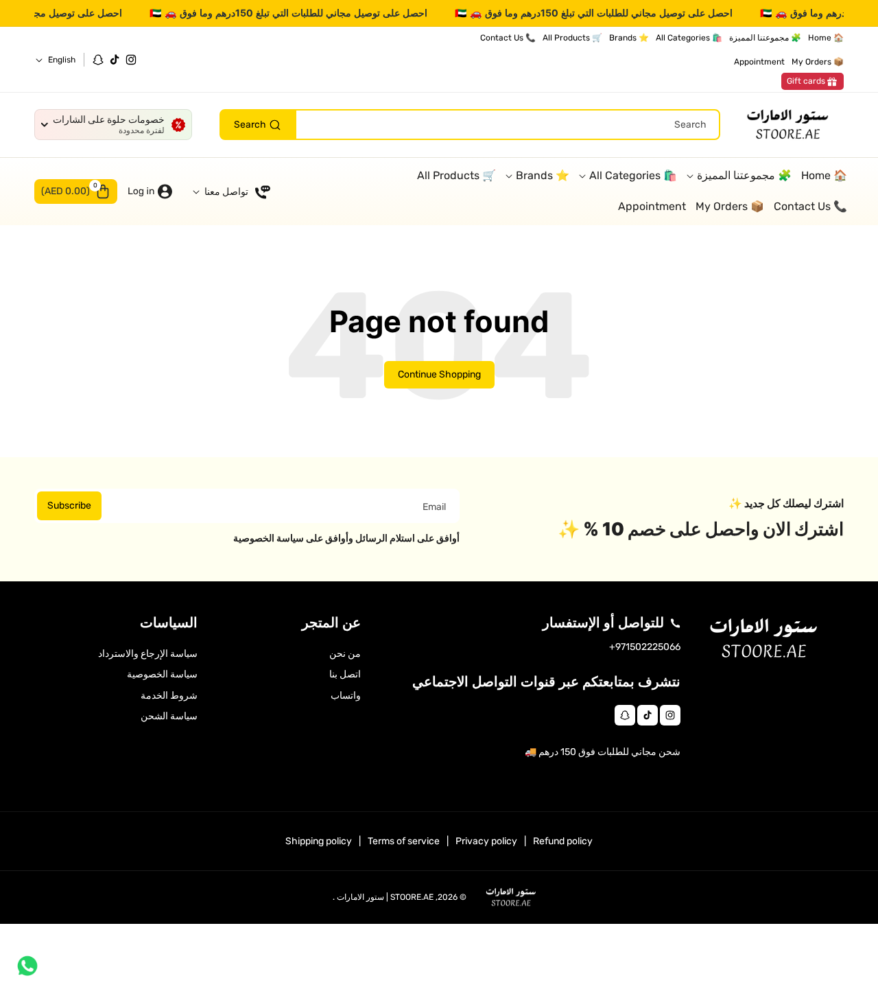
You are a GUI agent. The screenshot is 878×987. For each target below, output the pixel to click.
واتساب (346, 695)
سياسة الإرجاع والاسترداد (148, 654)
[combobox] (470, 125)
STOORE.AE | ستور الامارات (385, 897)
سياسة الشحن (169, 716)
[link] (812, 82)
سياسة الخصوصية (162, 674)
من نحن (345, 654)
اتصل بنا (345, 674)
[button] (75, 191)
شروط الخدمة (169, 695)
